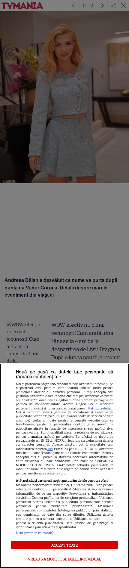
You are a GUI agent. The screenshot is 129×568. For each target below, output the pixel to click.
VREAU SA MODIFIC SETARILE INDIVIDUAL (64, 559)
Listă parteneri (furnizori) (34, 533)
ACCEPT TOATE (64, 545)
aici (50, 449)
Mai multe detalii (100, 408)
